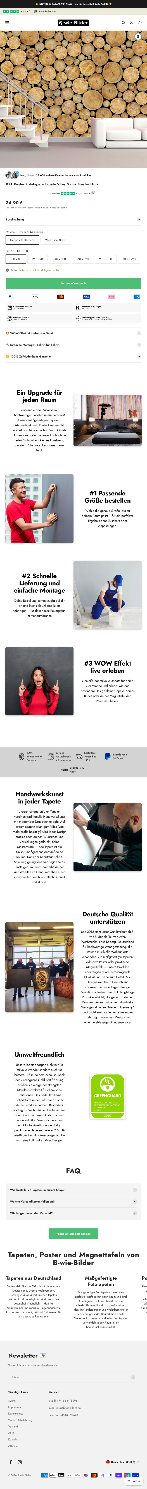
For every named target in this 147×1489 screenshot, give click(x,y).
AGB (11, 1433)
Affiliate (13, 1446)
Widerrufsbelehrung (20, 1420)
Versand (13, 1426)
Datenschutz (15, 1413)
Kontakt (12, 1439)
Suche (12, 1401)
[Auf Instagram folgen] (19, 1462)
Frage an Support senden (73, 1234)
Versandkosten (25, 207)
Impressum (14, 1407)
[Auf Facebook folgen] (10, 1462)
